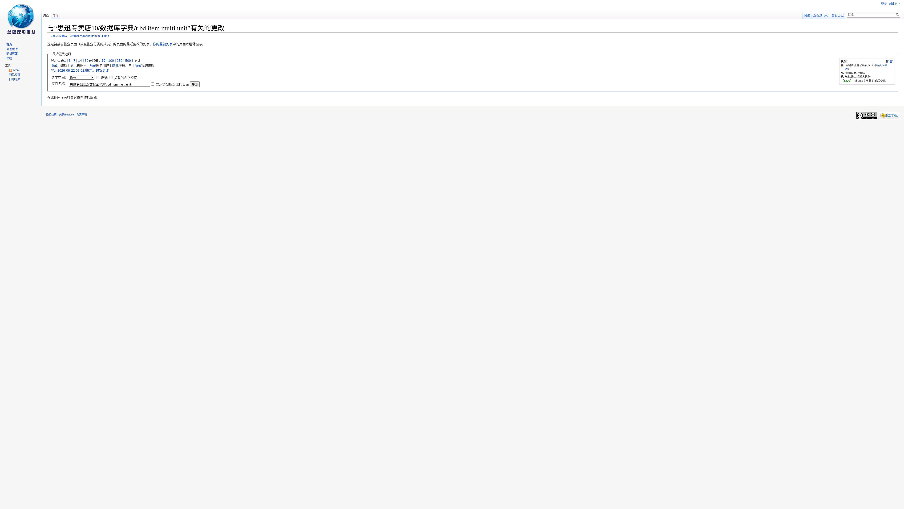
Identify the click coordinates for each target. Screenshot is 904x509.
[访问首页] (21, 19)
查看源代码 (820, 15)
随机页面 (12, 53)
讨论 (55, 15)
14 (80, 60)
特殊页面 (14, 75)
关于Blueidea (66, 114)
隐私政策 (51, 114)
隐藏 (54, 65)
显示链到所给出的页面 (172, 84)
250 (119, 60)
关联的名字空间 (125, 78)
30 (87, 60)
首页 (9, 44)
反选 (104, 78)
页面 (46, 15)
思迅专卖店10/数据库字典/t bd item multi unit (81, 35)
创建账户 (894, 4)
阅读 (807, 15)
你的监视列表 (163, 44)
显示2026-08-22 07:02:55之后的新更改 (80, 70)
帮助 (9, 58)
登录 (884, 4)
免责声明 (82, 114)
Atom (16, 70)
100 (111, 60)
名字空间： (60, 77)
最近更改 (12, 49)
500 (128, 60)
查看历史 (837, 15)
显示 (73, 65)
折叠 (889, 61)
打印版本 (14, 79)
